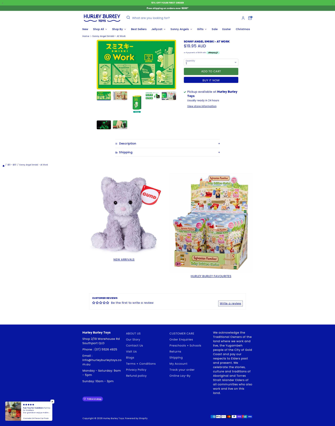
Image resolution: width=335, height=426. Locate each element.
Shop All (99, 29)
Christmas (243, 29)
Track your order (182, 370)
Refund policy (136, 376)
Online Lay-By (179, 376)
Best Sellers (139, 29)
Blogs (130, 358)
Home (85, 36)
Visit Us (131, 352)
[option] (136, 65)
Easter (226, 29)
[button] (52, 402)
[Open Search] (128, 17)
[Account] (243, 18)
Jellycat (157, 29)
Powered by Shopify (136, 418)
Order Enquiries (181, 339)
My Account (178, 364)
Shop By (118, 29)
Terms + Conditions (141, 364)
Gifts (200, 29)
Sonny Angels (180, 29)
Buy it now (211, 80)
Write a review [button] (230, 303)
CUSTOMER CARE (181, 333)
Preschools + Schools (185, 345)
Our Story (133, 339)
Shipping (176, 358)
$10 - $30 (12, 164)
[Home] (3, 165)
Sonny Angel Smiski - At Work (108, 36)
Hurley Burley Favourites (211, 276)
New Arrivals (124, 259)
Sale (215, 29)
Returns (175, 352)
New (85, 29)
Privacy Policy (136, 370)
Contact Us (134, 345)
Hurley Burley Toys (113, 418)
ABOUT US (133, 333)
